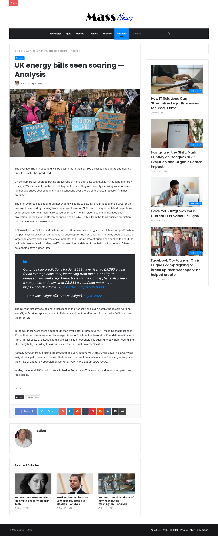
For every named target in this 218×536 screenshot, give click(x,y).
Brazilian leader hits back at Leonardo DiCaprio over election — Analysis (74, 501)
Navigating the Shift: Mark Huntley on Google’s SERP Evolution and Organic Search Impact (177, 159)
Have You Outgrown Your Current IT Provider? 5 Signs (175, 213)
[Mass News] (109, 17)
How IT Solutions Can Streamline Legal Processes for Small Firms (175, 103)
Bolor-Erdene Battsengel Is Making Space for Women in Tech (32, 501)
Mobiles (80, 33)
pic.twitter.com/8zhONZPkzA (82, 287)
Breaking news (32, 397)
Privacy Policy (187, 530)
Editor (24, 83)
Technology (54, 33)
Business (122, 33)
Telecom (107, 33)
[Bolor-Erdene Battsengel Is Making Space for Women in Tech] (33, 483)
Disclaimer (202, 530)
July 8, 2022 (92, 296)
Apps (68, 33)
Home (20, 50)
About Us (156, 530)
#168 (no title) (170, 530)
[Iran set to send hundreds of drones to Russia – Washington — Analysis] (116, 483)
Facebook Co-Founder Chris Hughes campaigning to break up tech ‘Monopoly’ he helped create (176, 267)
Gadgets (93, 33)
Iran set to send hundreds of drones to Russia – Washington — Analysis (116, 501)
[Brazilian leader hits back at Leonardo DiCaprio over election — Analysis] (75, 483)
